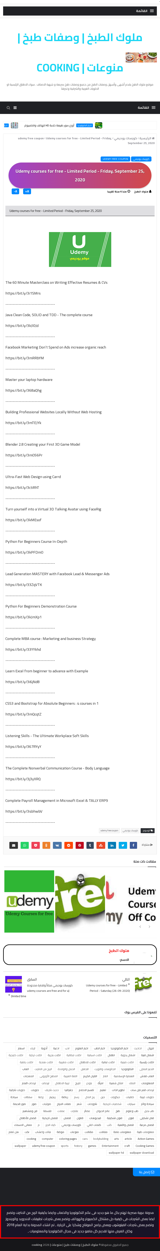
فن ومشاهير (29, 1110)
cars (85, 1138)
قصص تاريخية (50, 1117)
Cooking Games (145, 1145)
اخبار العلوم (81, 1048)
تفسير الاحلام (86, 1089)
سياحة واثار (147, 1103)
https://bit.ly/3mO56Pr (23, 455)
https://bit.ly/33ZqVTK (23, 584)
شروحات (92, 1103)
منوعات (74, 1131)
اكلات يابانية (26, 1062)
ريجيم (52, 1096)
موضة (60, 1131)
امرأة (100, 1083)
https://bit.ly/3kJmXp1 (23, 617)
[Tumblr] (90, 845)
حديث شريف (52, 1089)
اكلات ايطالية (73, 1055)
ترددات (45, 1083)
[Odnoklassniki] (46, 845)
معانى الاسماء (23, 1124)
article (128, 1138)
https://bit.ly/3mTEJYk (23, 422)
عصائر (87, 1110)
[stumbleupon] (100, 845)
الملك (132, 1083)
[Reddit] (68, 845)
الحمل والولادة (66, 1068)
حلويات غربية (147, 1096)
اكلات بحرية (54, 1055)
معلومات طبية (145, 1131)
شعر (79, 1103)
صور (34, 1103)
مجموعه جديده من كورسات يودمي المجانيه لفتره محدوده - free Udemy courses (79, 925)
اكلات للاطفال (87, 1062)
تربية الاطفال (62, 1083)
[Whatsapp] (25, 845)
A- (15, 191)
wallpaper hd (116, 1152)
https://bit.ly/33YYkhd (23, 649)
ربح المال (90, 1096)
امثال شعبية (116, 1083)
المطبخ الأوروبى (49, 1076)
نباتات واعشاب (43, 1131)
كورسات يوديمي (141, 159)
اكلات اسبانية (94, 1055)
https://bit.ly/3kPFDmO (24, 552)
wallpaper (20, 1145)
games (92, 1145)
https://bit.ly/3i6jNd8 (22, 681)
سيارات (131, 1103)
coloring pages (68, 1138)
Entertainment (110, 1145)
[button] (145, 10)
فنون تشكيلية (114, 1117)
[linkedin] (112, 845)
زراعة (41, 1096)
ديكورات (115, 1096)
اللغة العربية (70, 1076)
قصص (67, 1117)
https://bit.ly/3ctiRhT (22, 487)
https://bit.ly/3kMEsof (23, 519)
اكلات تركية (35, 1055)
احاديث (138, 1048)
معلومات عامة (122, 1131)
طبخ (118, 1110)
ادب (67, 1048)
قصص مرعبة (147, 1124)
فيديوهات (95, 1117)
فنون (131, 1117)
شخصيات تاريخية (112, 1103)
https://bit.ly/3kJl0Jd (22, 325)
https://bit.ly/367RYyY (23, 746)
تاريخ (77, 1083)
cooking (31, 1138)
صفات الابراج (64, 1103)
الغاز (105, 1076)
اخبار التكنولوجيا (98, 125)
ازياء (32, 1048)
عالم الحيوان (103, 1110)
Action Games (146, 1138)
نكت (27, 1131)
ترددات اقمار (29, 1083)
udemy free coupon (115, 159)
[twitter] (123, 845)
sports (64, 1145)
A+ (27, 191)
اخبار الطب (99, 1048)
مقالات (89, 1131)
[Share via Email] (13, 845)
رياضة (64, 1096)
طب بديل (149, 1110)
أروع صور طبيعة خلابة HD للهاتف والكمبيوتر (62, 125)
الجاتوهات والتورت (105, 1068)
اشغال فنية (147, 1055)
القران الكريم (90, 1076)
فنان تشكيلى (147, 1117)
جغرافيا (69, 1089)
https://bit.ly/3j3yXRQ (23, 778)
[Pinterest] (80, 845)
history (78, 1145)
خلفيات (130, 1096)
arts (116, 1138)
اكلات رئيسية (147, 1062)
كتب (109, 1124)
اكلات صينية (127, 1062)
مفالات (103, 1131)
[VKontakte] (57, 845)
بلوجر (89, 1083)
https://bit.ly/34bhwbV (23, 811)
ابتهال (151, 1048)
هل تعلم (14, 1131)
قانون (80, 1117)
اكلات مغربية (66, 1062)
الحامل (85, 1068)
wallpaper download (142, 1152)
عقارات (74, 1110)
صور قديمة (19, 1103)
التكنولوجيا (127, 1068)
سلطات (28, 1096)
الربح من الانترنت (43, 1068)
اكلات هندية (46, 1062)
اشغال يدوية (128, 1055)
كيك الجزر (50, 1124)
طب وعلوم (132, 1110)
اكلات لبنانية (108, 1062)
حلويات (35, 1089)
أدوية (44, 1048)
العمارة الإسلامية (124, 1076)
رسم (76, 1096)
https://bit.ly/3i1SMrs (23, 293)
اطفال (111, 1055)
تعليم (103, 1089)
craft (127, 1145)
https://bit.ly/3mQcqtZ (23, 714)
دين (103, 1096)
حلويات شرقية (17, 1089)
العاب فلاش (147, 1076)
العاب (25, 1068)
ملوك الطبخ (141, 191)
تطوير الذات (118, 1089)
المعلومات (147, 1083)
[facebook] (133, 845)
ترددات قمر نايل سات (142, 1089)
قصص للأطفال (27, 1117)
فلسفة (47, 1110)
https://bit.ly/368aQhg (23, 390)
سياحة (14, 1096)
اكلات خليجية (16, 1055)
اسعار (21, 1048)
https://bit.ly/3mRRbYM (24, 358)
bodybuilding (100, 1138)
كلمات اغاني (94, 1124)
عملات (61, 1110)
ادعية (56, 1048)
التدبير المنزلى (146, 1068)
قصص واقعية (126, 1124)
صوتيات (46, 1103)
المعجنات (28, 1076)
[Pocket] (35, 845)
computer (47, 1138)
